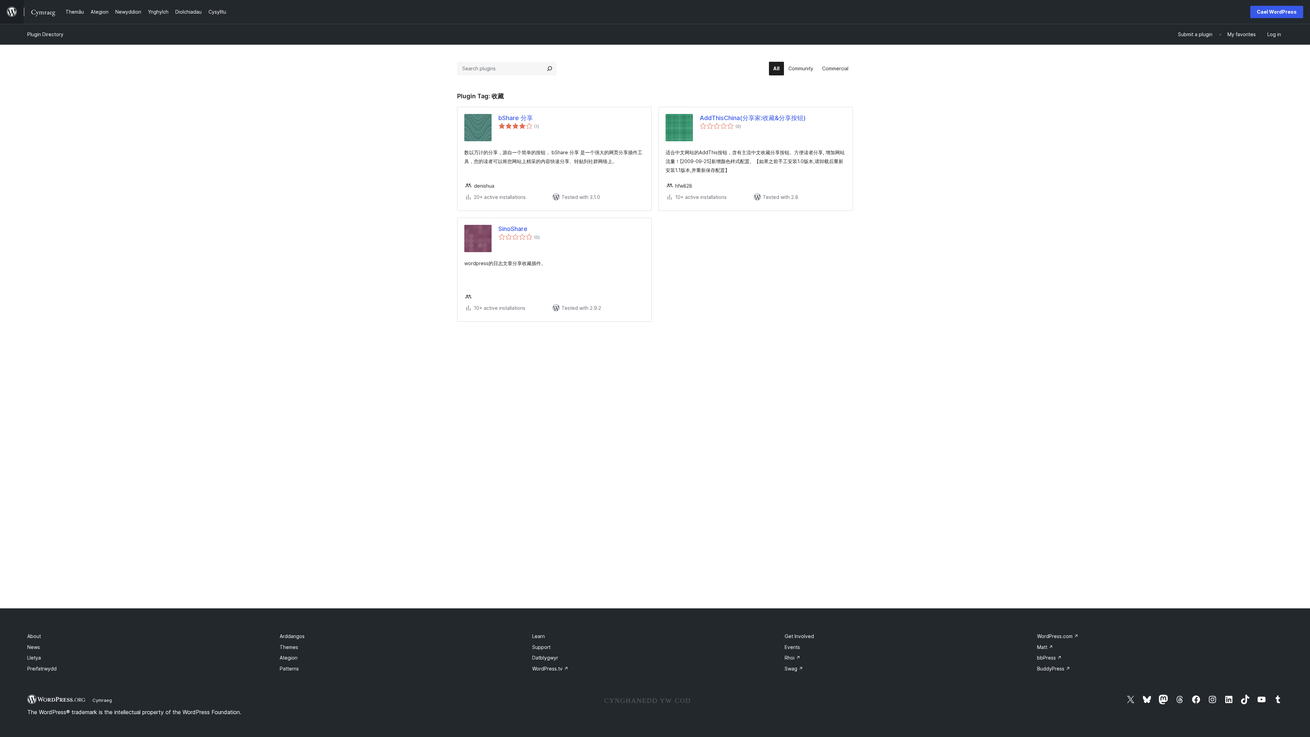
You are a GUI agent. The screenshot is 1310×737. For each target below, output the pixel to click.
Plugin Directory (45, 34)
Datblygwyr (545, 658)
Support (541, 647)
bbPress (1049, 658)
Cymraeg (102, 700)
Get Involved (799, 636)
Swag (794, 668)
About (34, 636)
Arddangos (292, 636)
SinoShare (512, 228)
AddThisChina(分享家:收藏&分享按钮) (753, 117)
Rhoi (792, 658)
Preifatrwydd (42, 668)
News (33, 647)
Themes (289, 647)
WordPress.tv (550, 668)
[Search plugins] (549, 68)
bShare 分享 (515, 117)
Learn (538, 636)
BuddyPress (1053, 668)
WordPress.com (1057, 636)
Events (792, 647)
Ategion (288, 658)
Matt (1045, 647)
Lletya (34, 658)
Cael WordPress (1277, 12)
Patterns (289, 668)
